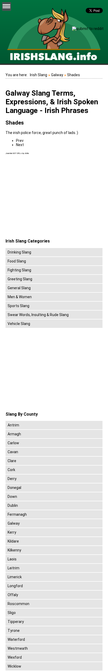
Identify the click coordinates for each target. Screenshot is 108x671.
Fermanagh (17, 514)
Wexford (15, 657)
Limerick (15, 577)
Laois (12, 559)
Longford (15, 586)
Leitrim (13, 568)
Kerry (12, 532)
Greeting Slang (20, 279)
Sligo (12, 613)
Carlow (13, 443)
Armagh (14, 434)
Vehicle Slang (19, 324)
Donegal (14, 488)
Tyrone (14, 630)
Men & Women (20, 297)
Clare (12, 461)
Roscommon (18, 604)
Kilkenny (14, 550)
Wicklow (14, 666)
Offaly (13, 595)
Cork (11, 470)
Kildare (13, 541)
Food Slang (17, 261)
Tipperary (16, 622)
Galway (14, 523)
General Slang (19, 288)
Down (12, 496)
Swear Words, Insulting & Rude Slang (38, 315)
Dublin (13, 505)
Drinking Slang (19, 252)
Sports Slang (18, 306)
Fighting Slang (19, 270)
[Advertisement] (50, 197)
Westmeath (18, 648)
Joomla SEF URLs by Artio (17, 153)
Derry (12, 479)
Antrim (13, 425)
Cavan (13, 452)
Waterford (16, 639)
